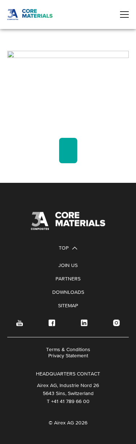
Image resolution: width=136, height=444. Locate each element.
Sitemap (68, 305)
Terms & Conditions (68, 349)
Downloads (68, 292)
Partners (68, 278)
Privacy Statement (68, 355)
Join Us (68, 265)
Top (64, 248)
